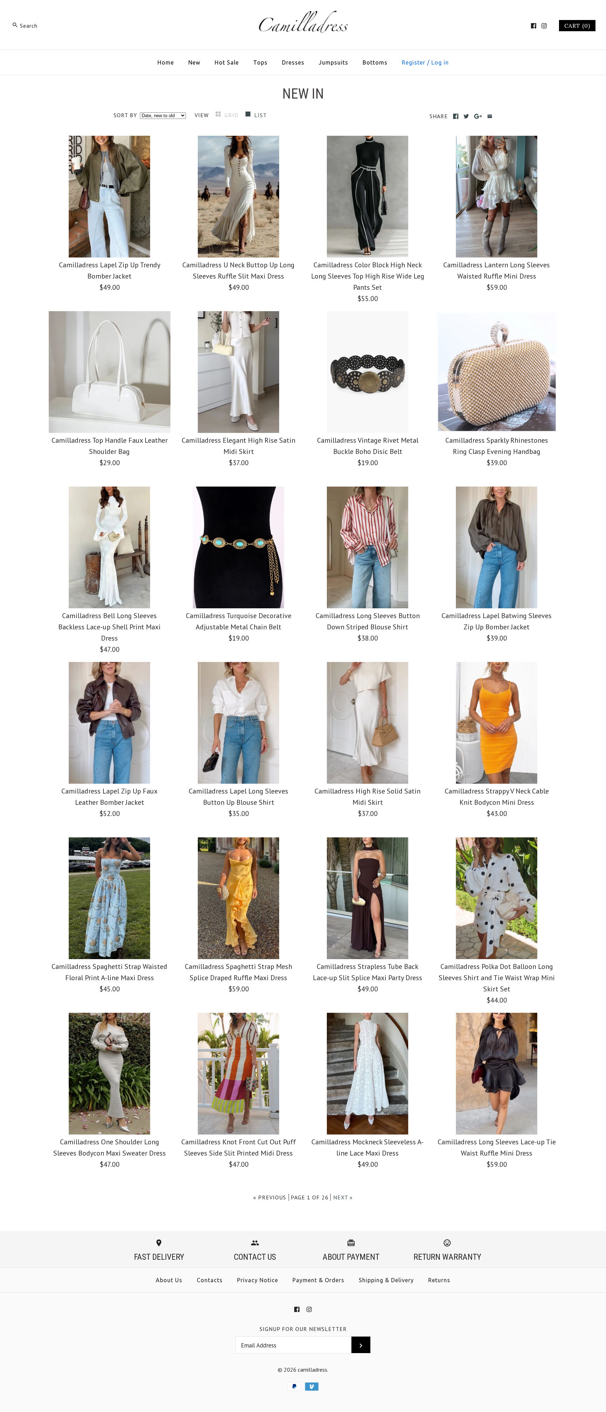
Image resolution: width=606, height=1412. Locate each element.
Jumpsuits (333, 62)
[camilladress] (303, 12)
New (194, 62)
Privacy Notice (257, 1280)
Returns (439, 1280)
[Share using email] (489, 116)
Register (413, 62)
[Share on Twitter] (466, 116)
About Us (169, 1280)
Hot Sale (227, 62)
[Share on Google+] (478, 116)
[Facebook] (533, 25)
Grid (232, 115)
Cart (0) (577, 25)
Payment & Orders (318, 1280)
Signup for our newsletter (303, 1328)
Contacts (210, 1280)
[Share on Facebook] (455, 116)
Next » (343, 1197)
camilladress (312, 1369)
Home (165, 62)
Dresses (293, 62)
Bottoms (375, 62)
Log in (440, 62)
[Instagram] (544, 25)
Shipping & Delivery (386, 1280)
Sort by (125, 115)
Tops (260, 62)
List (260, 115)
